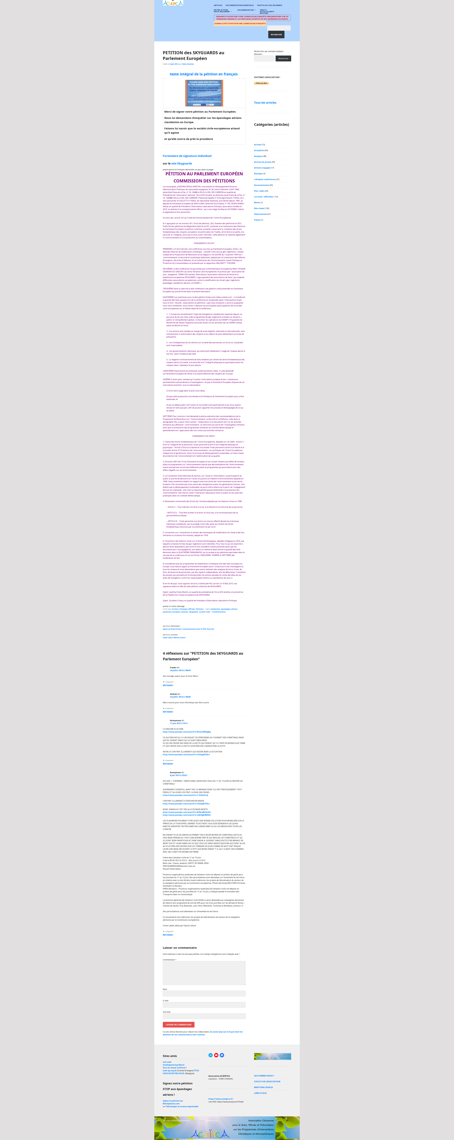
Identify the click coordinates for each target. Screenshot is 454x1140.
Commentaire (169, 959)
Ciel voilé (167, 1062)
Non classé (259, 208)
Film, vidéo (259, 191)
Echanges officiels (187, 609)
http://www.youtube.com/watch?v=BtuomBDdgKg (187, 732)
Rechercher (276, 34)
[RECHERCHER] (280, 27)
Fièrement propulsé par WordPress (176, 1120)
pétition (184, 612)
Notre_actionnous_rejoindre (222, 11)
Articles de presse (262, 162)
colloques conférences (265, 179)
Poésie (257, 220)
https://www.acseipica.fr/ (220, 1099)
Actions (175, 609)
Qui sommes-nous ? (264, 1075)
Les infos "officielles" (264, 196)
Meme (257, 202)
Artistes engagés (262, 167)
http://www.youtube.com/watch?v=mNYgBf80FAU (187, 815)
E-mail (165, 1000)
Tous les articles (265, 102)
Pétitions (200, 609)
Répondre (168, 685)
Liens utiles (260, 1093)
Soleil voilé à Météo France (174, 636)
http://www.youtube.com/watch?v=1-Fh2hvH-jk (185, 795)
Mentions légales (263, 1087)
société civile (204, 612)
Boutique (258, 173)
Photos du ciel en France (269, 5)
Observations (260, 214)
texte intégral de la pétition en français (204, 74)
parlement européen (171, 612)
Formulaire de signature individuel (187, 156)
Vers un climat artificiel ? (175, 1067)
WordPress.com (212, 1120)
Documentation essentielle (240, 5)
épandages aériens (229, 609)
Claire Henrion (188, 64)
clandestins (215, 609)
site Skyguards (181, 163)
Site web (166, 1012)
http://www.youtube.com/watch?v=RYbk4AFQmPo (187, 812)
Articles (218, 5)
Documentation (246, 10)
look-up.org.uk (170, 1070)
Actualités (259, 150)
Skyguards (193, 612)
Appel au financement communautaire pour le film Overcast (188, 627)
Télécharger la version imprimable (182, 1106)
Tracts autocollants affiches (267, 11)
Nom (165, 989)
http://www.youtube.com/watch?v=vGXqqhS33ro (186, 754)
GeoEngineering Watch (173, 1065)
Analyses (258, 156)
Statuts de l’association (267, 1081)
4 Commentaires (219, 612)
